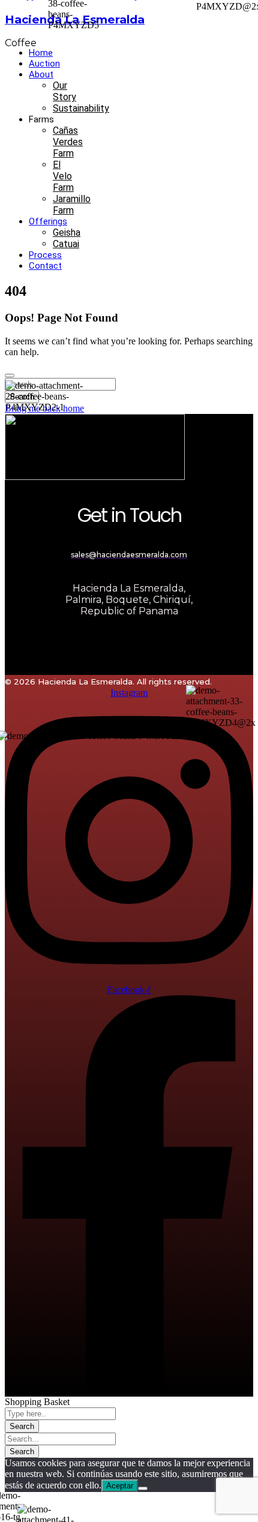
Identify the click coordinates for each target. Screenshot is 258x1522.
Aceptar (119, 1485)
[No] (143, 1488)
